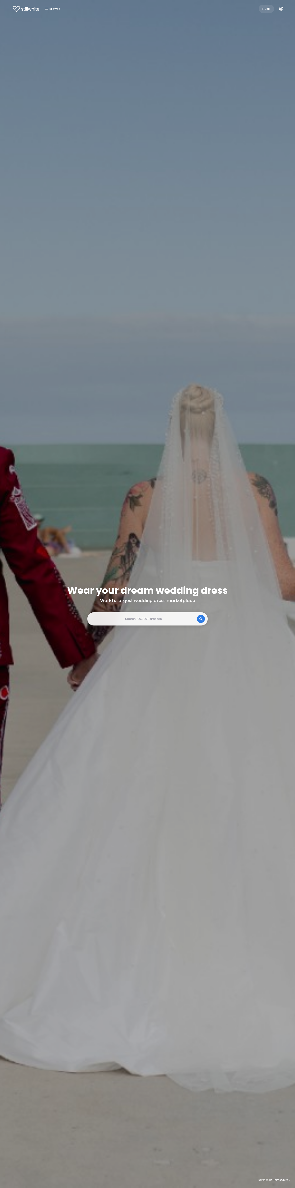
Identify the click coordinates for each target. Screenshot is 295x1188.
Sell (267, 9)
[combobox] (147, 619)
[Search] (201, 619)
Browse (54, 9)
